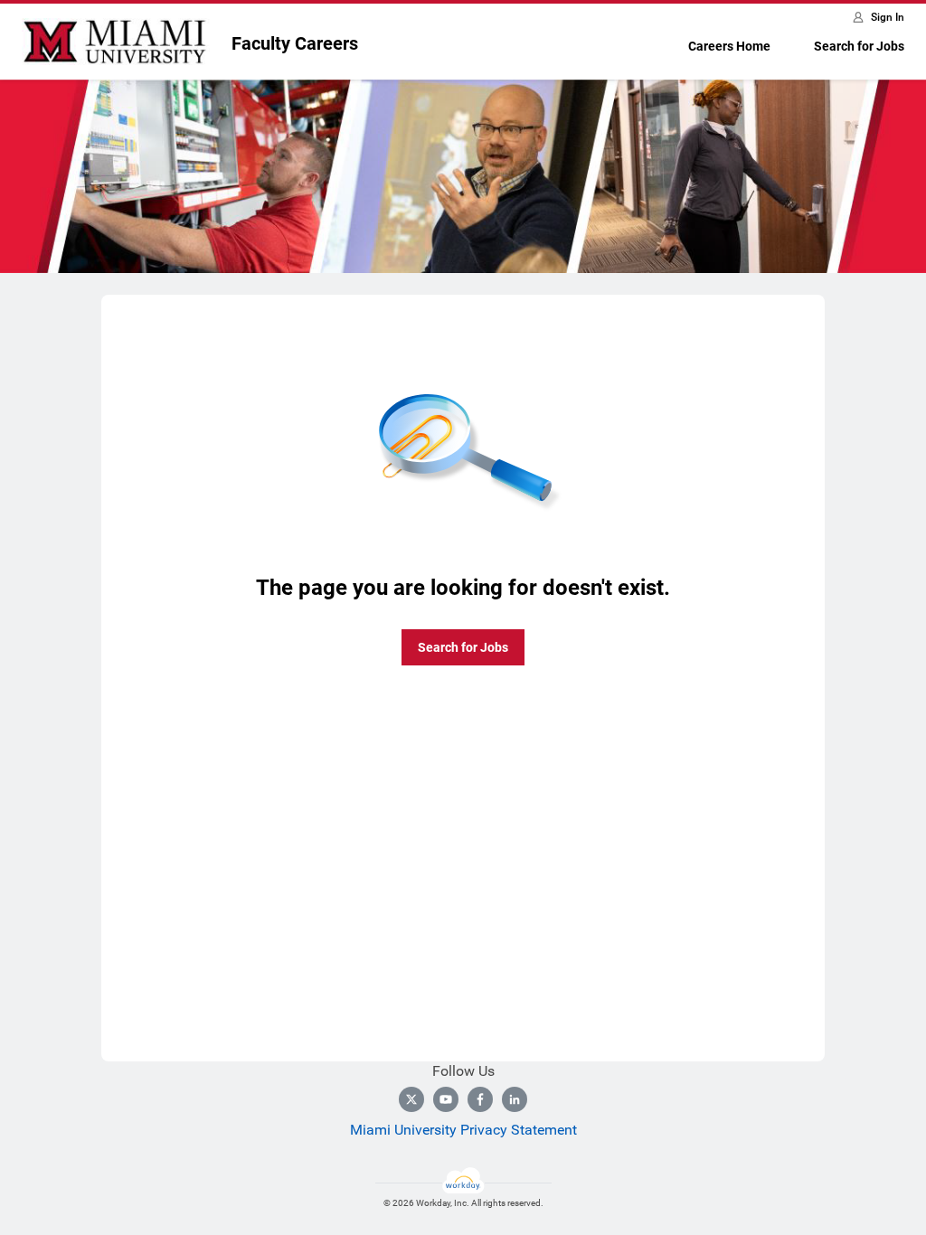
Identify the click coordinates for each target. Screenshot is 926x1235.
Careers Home (729, 46)
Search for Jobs (859, 46)
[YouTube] (445, 1099)
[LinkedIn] (514, 1099)
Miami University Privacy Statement (463, 1129)
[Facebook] (480, 1099)
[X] (411, 1099)
